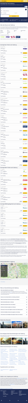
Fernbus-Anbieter (5, 394)
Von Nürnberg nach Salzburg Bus (4, 357)
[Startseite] (3, 1)
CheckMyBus (1, 388)
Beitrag (20, 393)
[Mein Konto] (21, 1)
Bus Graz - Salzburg (12, 351)
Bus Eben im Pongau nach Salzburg (22, 350)
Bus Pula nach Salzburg (3, 358)
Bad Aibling (25, 378)
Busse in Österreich (5, 388)
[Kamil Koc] (18, 37)
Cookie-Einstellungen (14, 393)
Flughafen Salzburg (11, 384)
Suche (11, 292)
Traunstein (21, 378)
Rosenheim (18, 378)
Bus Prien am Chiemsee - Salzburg (22, 357)
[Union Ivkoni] (8, 37)
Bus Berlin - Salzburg (3, 350)
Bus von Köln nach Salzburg (21, 353)
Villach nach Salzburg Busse (4, 364)
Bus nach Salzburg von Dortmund (13, 350)
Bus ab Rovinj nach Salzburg (4, 359)
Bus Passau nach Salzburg (13, 357)
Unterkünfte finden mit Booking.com (5, 14)
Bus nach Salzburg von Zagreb (21, 364)
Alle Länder (4, 396)
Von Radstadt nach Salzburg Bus (13, 358)
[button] (16, 277)
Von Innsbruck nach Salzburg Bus (22, 351)
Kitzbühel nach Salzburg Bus (4, 353)
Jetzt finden (25, 61)
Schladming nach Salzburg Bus (4, 361)
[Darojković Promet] (13, 37)
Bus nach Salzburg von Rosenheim (22, 358)
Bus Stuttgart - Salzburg (21, 361)
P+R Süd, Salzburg (3, 281)
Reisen (12, 394)
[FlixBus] (2, 37)
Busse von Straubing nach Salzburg (14, 361)
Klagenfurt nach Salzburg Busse (13, 353)
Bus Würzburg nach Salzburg (13, 364)
